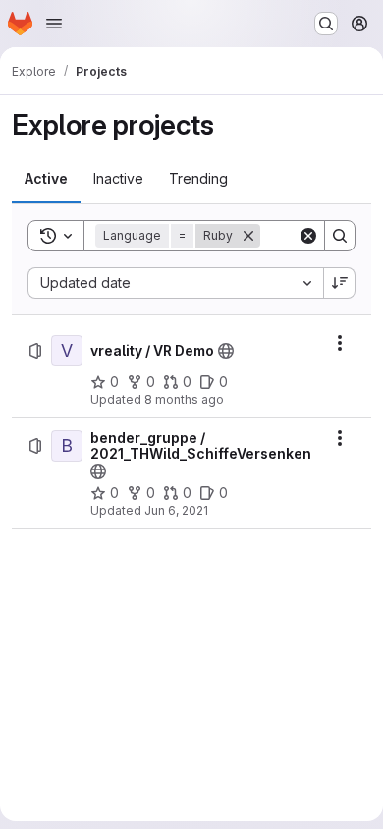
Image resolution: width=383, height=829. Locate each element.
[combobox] (175, 283)
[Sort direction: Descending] (340, 283)
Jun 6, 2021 (176, 510)
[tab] (46, 178)
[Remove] (248, 236)
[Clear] (308, 236)
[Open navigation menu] (54, 23)
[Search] (340, 235)
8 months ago (184, 399)
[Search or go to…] (326, 23)
